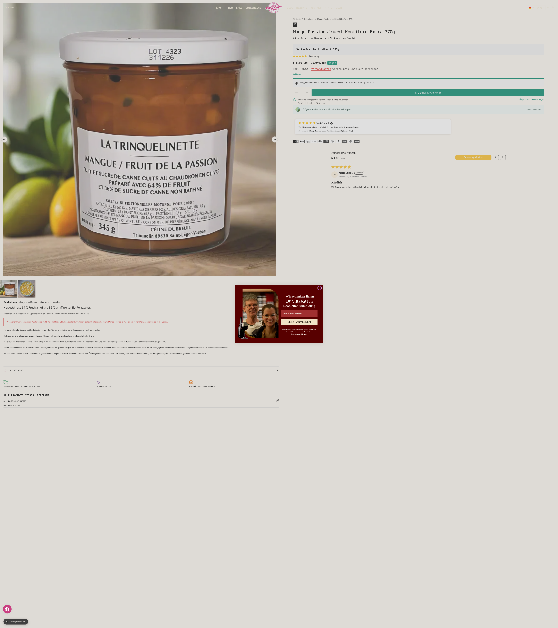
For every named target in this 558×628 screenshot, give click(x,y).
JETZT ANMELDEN (299, 321)
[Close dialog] (319, 288)
